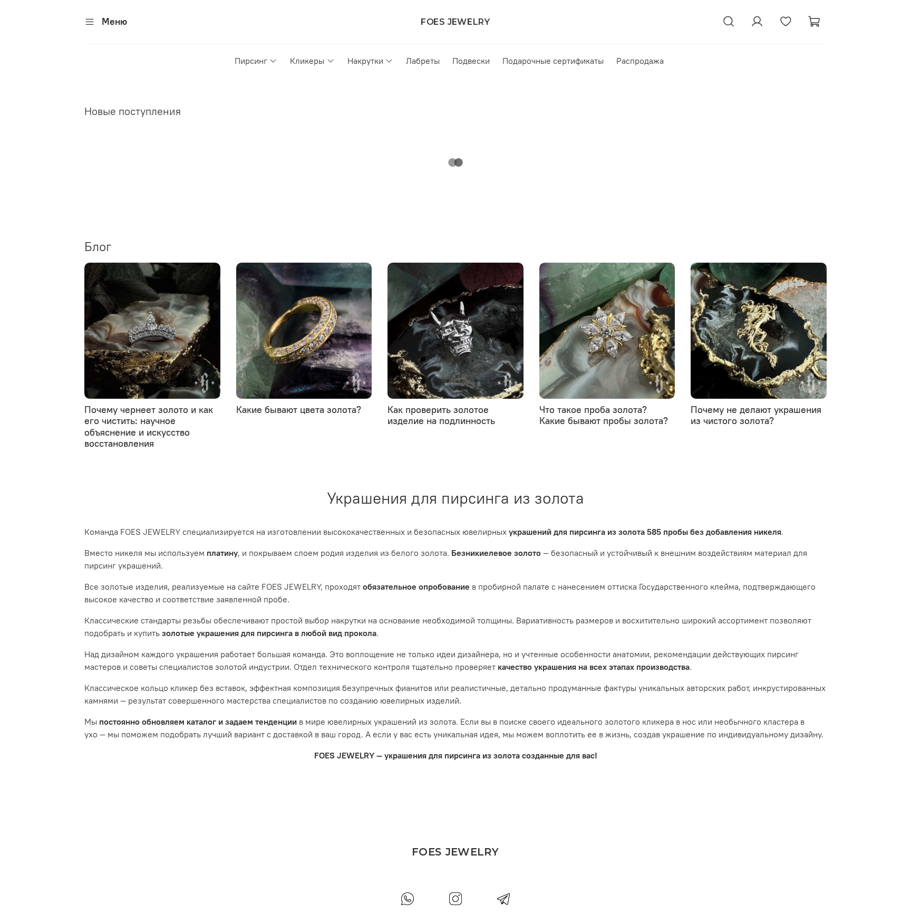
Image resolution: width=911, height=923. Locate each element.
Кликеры (307, 60)
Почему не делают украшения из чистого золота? (756, 415)
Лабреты (423, 60)
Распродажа (640, 60)
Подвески (471, 60)
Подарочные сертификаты (553, 60)
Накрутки (365, 60)
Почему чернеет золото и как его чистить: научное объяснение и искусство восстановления (148, 426)
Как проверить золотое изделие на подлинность (441, 415)
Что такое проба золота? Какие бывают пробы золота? (603, 415)
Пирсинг (251, 60)
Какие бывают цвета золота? (298, 409)
